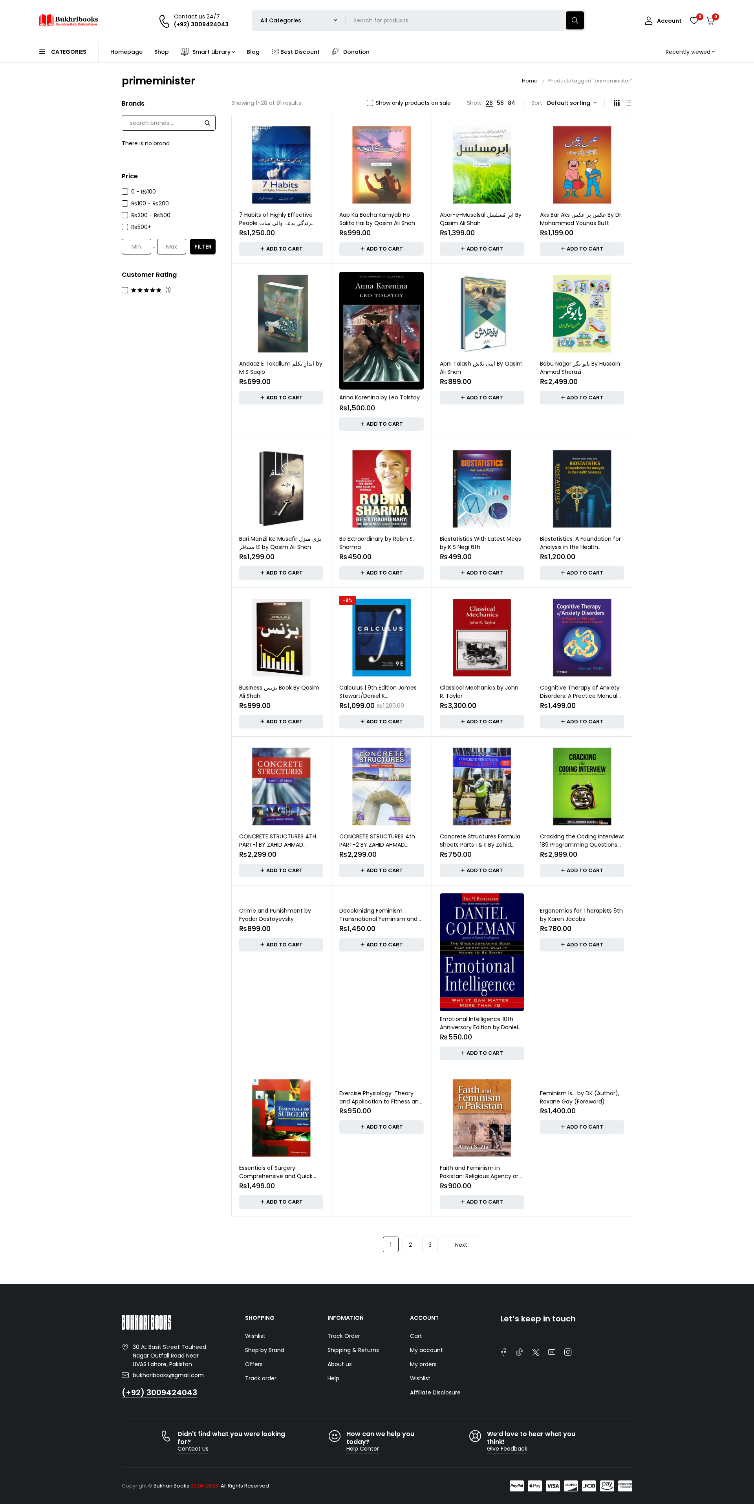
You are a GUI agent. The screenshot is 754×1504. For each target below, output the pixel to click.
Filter (203, 247)
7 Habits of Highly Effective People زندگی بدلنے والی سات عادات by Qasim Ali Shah (276, 223)
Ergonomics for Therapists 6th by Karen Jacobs (581, 915)
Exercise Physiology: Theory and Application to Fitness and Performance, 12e (380, 1101)
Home (530, 80)
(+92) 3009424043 (159, 1392)
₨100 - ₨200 (150, 203)
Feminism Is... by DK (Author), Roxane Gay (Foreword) (579, 1097)
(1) (168, 290)
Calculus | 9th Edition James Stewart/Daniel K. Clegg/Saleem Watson (378, 696)
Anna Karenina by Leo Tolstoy (379, 397)
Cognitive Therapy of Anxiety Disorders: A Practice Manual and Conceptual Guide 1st (580, 696)
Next (461, 1245)
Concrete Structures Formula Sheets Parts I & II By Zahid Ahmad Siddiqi (480, 845)
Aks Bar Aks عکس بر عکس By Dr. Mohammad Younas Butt (581, 219)
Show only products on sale (413, 102)
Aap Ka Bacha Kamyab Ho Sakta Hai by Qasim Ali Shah (377, 219)
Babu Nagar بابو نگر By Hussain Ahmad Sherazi (580, 368)
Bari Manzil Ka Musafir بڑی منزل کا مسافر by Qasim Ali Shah (280, 543)
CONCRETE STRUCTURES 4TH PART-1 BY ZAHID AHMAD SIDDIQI (277, 845)
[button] (281, 249)
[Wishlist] (694, 20)
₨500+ (141, 227)
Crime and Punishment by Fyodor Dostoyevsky (275, 915)
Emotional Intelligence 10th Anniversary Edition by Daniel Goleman (479, 1027)
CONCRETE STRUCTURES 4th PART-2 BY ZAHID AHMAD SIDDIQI (377, 845)
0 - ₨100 (143, 192)
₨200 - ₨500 (150, 215)
